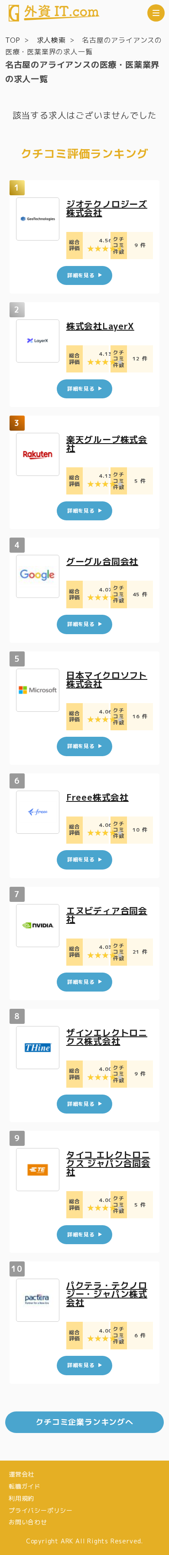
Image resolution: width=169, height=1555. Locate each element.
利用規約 (21, 1498)
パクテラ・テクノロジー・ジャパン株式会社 (106, 1293)
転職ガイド (25, 1486)
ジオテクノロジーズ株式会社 (106, 208)
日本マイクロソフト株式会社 (106, 679)
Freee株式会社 (97, 797)
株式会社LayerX (100, 326)
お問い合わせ (28, 1522)
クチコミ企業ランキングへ (84, 1422)
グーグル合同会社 (102, 561)
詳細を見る (81, 275)
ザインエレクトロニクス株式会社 (106, 1036)
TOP (12, 40)
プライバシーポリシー (41, 1510)
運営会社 (21, 1474)
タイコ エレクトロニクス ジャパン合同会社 (108, 1163)
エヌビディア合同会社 (106, 914)
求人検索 (51, 40)
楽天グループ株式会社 (106, 443)
